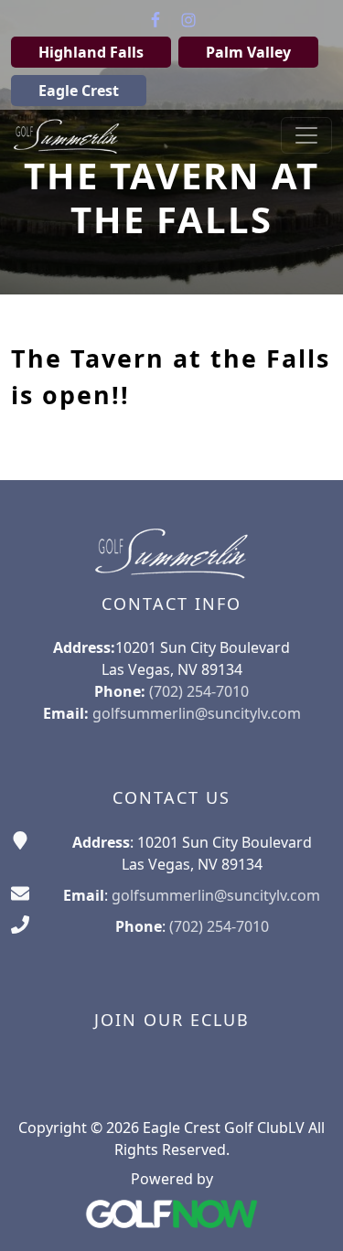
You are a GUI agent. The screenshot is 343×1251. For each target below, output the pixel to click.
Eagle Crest (78, 90)
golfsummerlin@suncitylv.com (196, 713)
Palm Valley (248, 52)
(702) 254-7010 (219, 926)
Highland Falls (91, 52)
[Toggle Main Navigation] (306, 135)
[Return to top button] (306, 1215)
